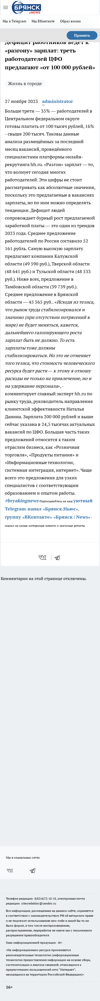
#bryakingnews (21, 501)
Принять (82, 35)
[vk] (42, 557)
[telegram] (59, 557)
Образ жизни (70, 21)
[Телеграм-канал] (33, 870)
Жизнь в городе (25, 83)
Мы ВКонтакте (43, 21)
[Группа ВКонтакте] (10, 870)
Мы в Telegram (14, 21)
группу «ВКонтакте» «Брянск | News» (47, 517)
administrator (57, 101)
